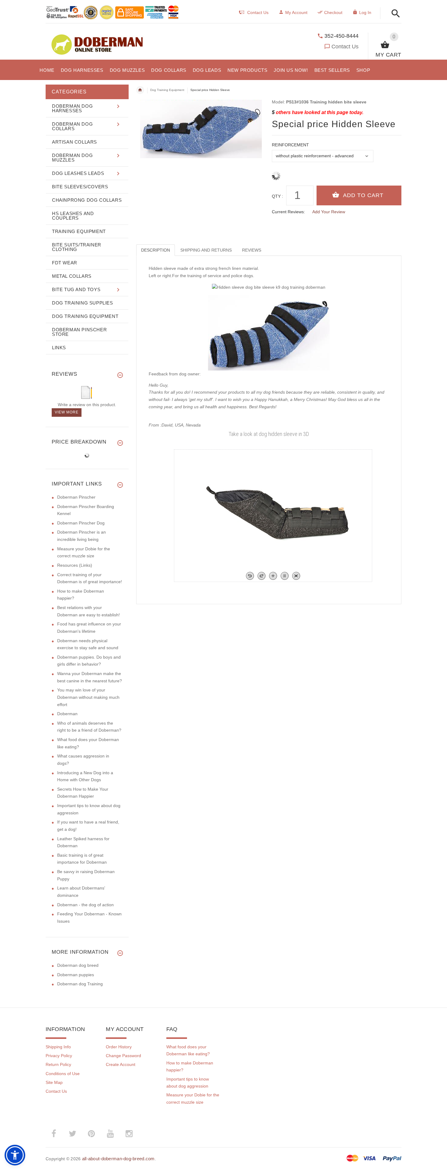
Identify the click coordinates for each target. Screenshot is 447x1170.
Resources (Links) (74, 565)
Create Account (120, 1064)
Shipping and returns (206, 250)
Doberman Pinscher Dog (81, 523)
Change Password (123, 1055)
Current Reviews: (288, 211)
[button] (393, 14)
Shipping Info (58, 1046)
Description (155, 250)
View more (66, 412)
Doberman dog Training (80, 983)
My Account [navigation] (296, 12)
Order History (119, 1046)
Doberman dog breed (78, 965)
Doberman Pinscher (76, 497)
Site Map (54, 1082)
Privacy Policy (59, 1055)
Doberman (67, 713)
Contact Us (345, 47)
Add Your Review (328, 211)
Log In (365, 12)
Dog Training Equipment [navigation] (167, 90)
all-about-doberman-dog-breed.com (118, 1158)
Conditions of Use (63, 1073)
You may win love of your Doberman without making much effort (88, 697)
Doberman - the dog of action (85, 904)
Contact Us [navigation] (258, 12)
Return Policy (58, 1064)
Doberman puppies (75, 974)
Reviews (251, 250)
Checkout (333, 12)
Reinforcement (290, 144)
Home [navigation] (140, 90)
